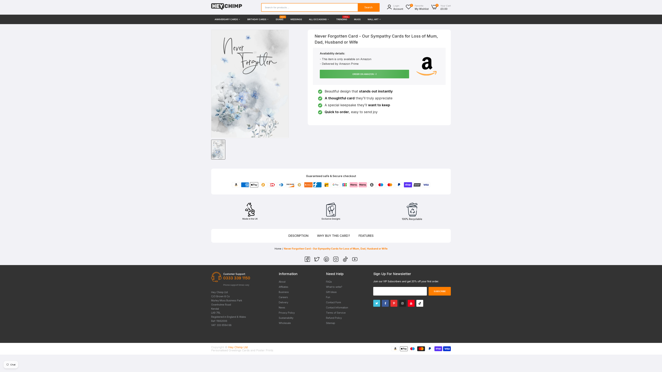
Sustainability (286, 317)
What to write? (334, 286)
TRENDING (341, 18)
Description (298, 235)
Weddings (296, 19)
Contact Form (333, 302)
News (282, 307)
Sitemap (330, 323)
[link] (655, 347)
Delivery (283, 302)
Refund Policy (334, 317)
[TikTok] (345, 260)
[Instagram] (336, 260)
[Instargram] (402, 303)
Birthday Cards (257, 19)
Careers (283, 297)
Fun (328, 297)
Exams (279, 18)
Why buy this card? (333, 235)
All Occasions (318, 19)
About (282, 281)
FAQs (329, 281)
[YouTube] (354, 260)
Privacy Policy (287, 312)
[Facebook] (308, 260)
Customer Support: (234, 273)
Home (278, 248)
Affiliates (283, 286)
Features (366, 235)
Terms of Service (336, 312)
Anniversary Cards (226, 19)
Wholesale (285, 323)
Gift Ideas (331, 292)
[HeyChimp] (226, 7)
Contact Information (337, 307)
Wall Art (373, 19)
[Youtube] (411, 303)
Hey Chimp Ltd (238, 347)
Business (284, 292)
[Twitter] (317, 260)
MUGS (357, 19)
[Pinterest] (327, 260)
